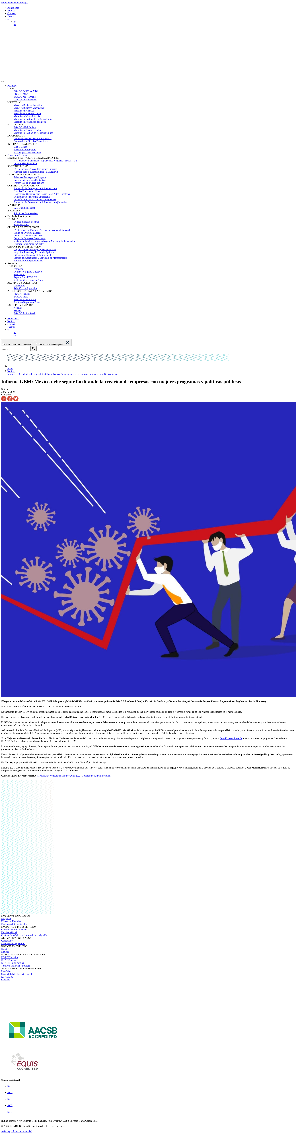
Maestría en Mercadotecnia (27, 116)
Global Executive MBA (25, 99)
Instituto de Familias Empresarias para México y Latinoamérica (44, 241)
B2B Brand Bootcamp (24, 208)
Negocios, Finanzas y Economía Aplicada (34, 252)
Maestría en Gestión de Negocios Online (33, 119)
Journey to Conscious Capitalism (29, 180)
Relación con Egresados (25, 288)
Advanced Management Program (30, 177)
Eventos (11, 16)
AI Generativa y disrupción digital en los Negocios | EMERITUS (45, 160)
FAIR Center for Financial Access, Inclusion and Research (42, 230)
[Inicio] (114, 77)
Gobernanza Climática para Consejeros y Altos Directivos (42, 194)
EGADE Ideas (21, 296)
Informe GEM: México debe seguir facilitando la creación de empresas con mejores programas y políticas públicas (62, 374)
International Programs (25, 149)
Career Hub (19, 285)
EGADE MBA (21, 94)
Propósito (18, 269)
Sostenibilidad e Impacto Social (29, 280)
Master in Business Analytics (28, 105)
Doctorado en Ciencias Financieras (30, 141)
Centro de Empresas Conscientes (29, 238)
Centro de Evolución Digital (27, 232)
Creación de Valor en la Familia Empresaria (35, 199)
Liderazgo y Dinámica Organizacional (32, 255)
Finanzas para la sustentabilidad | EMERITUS (36, 171)
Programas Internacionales (14, 924)
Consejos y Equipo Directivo (28, 271)
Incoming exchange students (27, 152)
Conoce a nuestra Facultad (26, 221)
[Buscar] (33, 348)
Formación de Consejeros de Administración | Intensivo (40, 202)
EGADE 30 (19, 274)
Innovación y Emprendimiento (28, 260)
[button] (151, 85)
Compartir (6, 394)
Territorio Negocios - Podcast (28, 302)
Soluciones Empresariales (26, 213)
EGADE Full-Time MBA (26, 91)
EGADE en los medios (25, 299)
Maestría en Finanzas (24, 110)
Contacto (11, 13)
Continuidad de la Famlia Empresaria (32, 196)
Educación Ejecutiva (17, 155)
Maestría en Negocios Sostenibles (30, 121)
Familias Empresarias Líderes (28, 191)
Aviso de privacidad (22, 1131)
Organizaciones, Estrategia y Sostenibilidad (35, 249)
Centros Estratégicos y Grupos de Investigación (24, 935)
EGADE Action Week (24, 313)
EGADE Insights (22, 294)
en (15, 24)
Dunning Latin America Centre (29, 244)
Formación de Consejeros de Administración (35, 188)
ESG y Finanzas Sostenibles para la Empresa (35, 169)
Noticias (11, 10)
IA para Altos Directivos (25, 163)
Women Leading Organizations (29, 183)
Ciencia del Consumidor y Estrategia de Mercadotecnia (40, 257)
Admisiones (13, 7)
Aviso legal (7, 1131)
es (15, 21)
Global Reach (20, 146)
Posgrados (12, 85)
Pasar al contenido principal (14, 2)
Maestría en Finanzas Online (27, 113)
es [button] (8, 19)
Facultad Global (21, 224)
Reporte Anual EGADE (25, 277)
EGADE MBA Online (25, 96)
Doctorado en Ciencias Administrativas (32, 138)
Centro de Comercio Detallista (28, 235)
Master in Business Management (29, 108)
